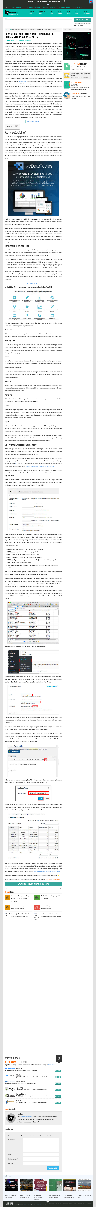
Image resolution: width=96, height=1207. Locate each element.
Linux (68, 12)
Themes (60, 12)
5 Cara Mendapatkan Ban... (34, 7)
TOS (75, 1204)
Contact (58, 1204)
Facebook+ (56, 879)
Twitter (47, 879)
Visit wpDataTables (33, 121)
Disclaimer (81, 1204)
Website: (10, 1163)
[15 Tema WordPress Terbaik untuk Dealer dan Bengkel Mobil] (26, 1185)
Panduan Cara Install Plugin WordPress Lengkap (39, 466)
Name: (10, 1154)
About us (51, 1204)
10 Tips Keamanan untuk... (18, 7)
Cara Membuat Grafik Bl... (64, 7)
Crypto (86, 12)
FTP (16, 463)
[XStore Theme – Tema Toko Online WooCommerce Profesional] (40, 1185)
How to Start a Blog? (82, 19)
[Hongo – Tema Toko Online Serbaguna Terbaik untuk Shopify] (69, 1185)
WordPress (42, 12)
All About (31, 12)
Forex (76, 12)
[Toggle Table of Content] (15, 127)
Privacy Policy (67, 1204)
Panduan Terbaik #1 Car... (49, 7)
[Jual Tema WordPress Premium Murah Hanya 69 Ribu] (84, 1185)
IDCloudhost (39, 1204)
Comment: (11, 1140)
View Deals (51, 1065)
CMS (11, 29)
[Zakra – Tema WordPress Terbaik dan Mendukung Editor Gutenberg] (55, 1185)
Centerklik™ (26, 1204)
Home (6, 29)
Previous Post (10, 888)
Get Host (58, 1070)
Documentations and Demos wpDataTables (47, 871)
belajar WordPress (26, 1116)
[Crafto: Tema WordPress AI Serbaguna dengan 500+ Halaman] (11, 1185)
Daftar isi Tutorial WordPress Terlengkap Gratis (33, 884)
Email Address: (13, 1159)
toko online (22, 81)
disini (81, 69)
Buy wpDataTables (33, 283)
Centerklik (7, 40)
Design (51, 12)
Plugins (16, 40)
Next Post (57, 888)
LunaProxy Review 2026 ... (79, 7)
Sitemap (89, 1204)
